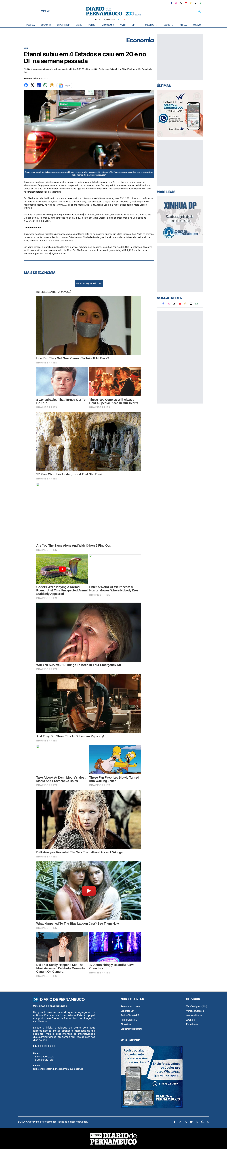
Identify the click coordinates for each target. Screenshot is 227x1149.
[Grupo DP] (113, 1139)
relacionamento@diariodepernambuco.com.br (58, 1068)
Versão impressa (195, 1010)
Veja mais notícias (89, 283)
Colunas (149, 25)
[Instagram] (176, 3)
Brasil (79, 25)
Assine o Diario (194, 1015)
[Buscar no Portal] (199, 11)
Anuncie (190, 1019)
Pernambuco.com (130, 1006)
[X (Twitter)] (181, 3)
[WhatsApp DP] (201, 3)
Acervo (197, 25)
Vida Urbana (108, 25)
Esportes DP (63, 25)
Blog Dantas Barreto (132, 1028)
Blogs (167, 25)
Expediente (192, 1024)
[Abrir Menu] (42, 11)
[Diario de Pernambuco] (113, 11)
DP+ (133, 25)
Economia (46, 25)
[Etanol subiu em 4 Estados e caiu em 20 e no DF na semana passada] (26, 84)
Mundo (91, 25)
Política (30, 25)
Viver (123, 25)
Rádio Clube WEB (130, 1015)
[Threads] (191, 3)
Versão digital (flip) (196, 1006)
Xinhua (183, 25)
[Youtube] (186, 3)
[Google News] (196, 3)
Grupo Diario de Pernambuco (41, 1121)
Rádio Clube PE (129, 1019)
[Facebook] (173, 3)
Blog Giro (126, 1024)
